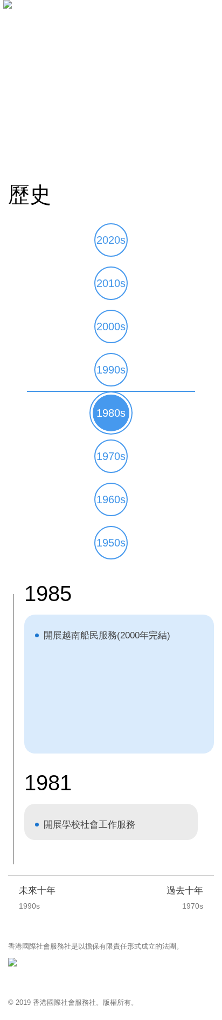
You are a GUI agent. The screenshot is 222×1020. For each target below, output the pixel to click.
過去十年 (184, 897)
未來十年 (37, 897)
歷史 (65, 149)
